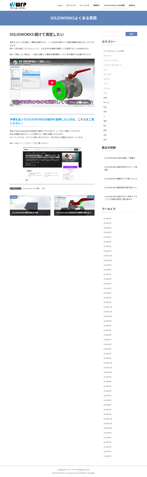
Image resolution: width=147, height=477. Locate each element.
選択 (105, 140)
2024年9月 (107, 321)
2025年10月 (107, 260)
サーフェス (107, 74)
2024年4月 (107, 344)
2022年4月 (107, 456)
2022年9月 (107, 433)
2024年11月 (107, 312)
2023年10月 (107, 372)
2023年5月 (107, 396)
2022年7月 (107, 442)
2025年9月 (107, 265)
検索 (131, 34)
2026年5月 (107, 232)
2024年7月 (107, 330)
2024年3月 (107, 349)
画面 (105, 112)
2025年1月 (107, 302)
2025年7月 (107, 274)
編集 (105, 121)
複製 (105, 130)
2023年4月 (107, 400)
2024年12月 (107, 307)
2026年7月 (107, 223)
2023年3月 (107, 405)
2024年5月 (107, 340)
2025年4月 (107, 288)
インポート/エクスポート (112, 65)
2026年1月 (107, 251)
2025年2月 (107, 298)
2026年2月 (107, 246)
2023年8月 (107, 381)
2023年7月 (107, 386)
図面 (105, 98)
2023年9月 (107, 377)
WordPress (63, 473)
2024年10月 (107, 316)
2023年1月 (107, 414)
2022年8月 (107, 437)
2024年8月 (107, 326)
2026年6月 (107, 228)
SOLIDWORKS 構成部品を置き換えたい (121, 187)
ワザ (105, 93)
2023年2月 (107, 410)
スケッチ (106, 79)
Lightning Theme (74, 473)
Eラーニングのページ (26, 143)
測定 (43, 188)
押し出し (106, 102)
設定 (105, 135)
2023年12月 (107, 363)
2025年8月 (107, 270)
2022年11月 (107, 423)
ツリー (105, 84)
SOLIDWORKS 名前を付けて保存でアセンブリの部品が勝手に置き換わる (121, 197)
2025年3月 (107, 293)
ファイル (106, 88)
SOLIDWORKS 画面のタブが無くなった (121, 178)
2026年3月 (107, 242)
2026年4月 (107, 237)
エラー (105, 70)
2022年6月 (107, 447)
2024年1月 (107, 358)
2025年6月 (107, 279)
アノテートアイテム (110, 60)
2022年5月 (107, 451)
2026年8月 (107, 218)
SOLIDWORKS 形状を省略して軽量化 (120, 158)
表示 (105, 126)
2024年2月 (107, 353)
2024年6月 (107, 335)
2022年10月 (107, 428)
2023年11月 (107, 367)
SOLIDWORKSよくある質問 (30, 188)
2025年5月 (107, 284)
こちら (82, 119)
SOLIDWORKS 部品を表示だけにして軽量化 (121, 168)
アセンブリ (107, 56)
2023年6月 (107, 391)
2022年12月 (107, 419)
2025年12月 (107, 256)
